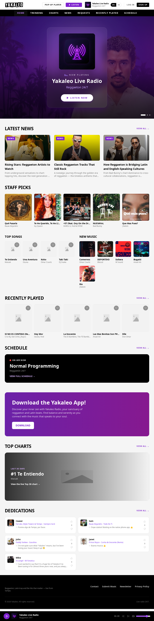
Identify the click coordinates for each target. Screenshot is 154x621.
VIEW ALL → (143, 128)
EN (113, 5)
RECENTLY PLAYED (107, 12)
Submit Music (109, 586)
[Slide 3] (149, 115)
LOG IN (130, 4)
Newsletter (125, 586)
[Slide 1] (143, 115)
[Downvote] (72, 529)
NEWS (68, 12)
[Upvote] (72, 521)
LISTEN (75, 4)
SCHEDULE (130, 12)
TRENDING (36, 12)
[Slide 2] (147, 115)
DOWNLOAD (23, 425)
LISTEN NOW (79, 97)
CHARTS (54, 12)
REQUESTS (84, 12)
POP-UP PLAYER (53, 4)
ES (119, 5)
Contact (94, 586)
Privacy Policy (142, 586)
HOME (21, 12)
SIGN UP (143, 4)
